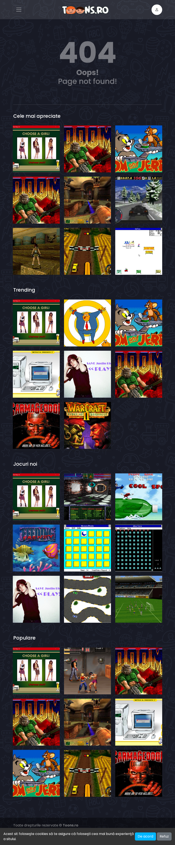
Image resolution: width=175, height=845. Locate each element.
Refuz (164, 836)
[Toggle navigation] (19, 9)
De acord (145, 836)
